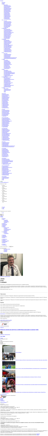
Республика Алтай (5, 154)
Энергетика (4, 235)
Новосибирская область (8, 64)
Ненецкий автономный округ (9, 32)
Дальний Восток (5, 76)
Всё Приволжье (4, 128)
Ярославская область (5, 107)
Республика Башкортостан (6, 133)
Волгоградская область (7, 22)
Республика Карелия (7, 36)
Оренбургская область (7, 42)
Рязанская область (5, 103)
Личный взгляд (6, 230)
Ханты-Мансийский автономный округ (10, 57)
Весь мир (3, 2)
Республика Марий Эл (7, 45)
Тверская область (7, 17)
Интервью (4, 242)
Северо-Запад (4, 28)
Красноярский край (7, 63)
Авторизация (2, 400)
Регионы (1, 0)
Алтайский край (5, 149)
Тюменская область (7, 56)
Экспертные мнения (7, 229)
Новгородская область (5, 123)
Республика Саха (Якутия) (8, 82)
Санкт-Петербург (7, 38)
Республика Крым (7, 26)
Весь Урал (5, 53)
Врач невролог (2, 313)
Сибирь (3, 59)
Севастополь (6, 27)
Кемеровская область (7, 62)
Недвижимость (6, 221)
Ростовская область (7, 25)
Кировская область (7, 40)
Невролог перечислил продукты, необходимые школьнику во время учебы (19, 329)
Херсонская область (7, 90)
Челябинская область (5, 143)
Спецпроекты (4, 231)
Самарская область (7, 48)
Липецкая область (7, 13)
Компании (5, 250)
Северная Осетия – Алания (8, 75)
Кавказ (3, 69)
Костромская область (7, 11)
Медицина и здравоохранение (5, 276)
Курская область (6, 12)
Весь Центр (6, 4)
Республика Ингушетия (8, 71)
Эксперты (3, 226)
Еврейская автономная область (9, 79)
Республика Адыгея (7, 24)
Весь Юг (5, 20)
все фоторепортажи (3, 394)
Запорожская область (7, 89)
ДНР (3, 179)
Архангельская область (6, 118)
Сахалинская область (7, 83)
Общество (3, 223)
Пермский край (6, 44)
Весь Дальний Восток (7, 77)
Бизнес (3, 219)
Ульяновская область (5, 139)
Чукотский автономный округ (9, 85)
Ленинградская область (8, 33)
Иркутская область (7, 61)
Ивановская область (7, 9)
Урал (3, 52)
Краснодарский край (7, 23)
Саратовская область (7, 49)
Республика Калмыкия (6, 113)
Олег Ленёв (2, 336)
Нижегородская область (8, 41)
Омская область (6, 65)
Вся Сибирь (4, 148)
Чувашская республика (7, 51)
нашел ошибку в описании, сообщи (6, 320)
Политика (3, 218)
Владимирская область (7, 8)
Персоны (5, 249)
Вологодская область (7, 31)
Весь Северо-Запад (7, 29)
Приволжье (4, 39)
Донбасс (3, 87)
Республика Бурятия (7, 86)
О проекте (2, 398)
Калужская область (7, 10)
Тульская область (7, 18)
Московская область (7, 5)
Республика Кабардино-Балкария (9, 72)
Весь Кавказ (6, 70)
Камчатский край (7, 80)
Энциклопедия (6, 227)
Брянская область (7, 7)
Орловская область (5, 102)
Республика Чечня (7, 74)
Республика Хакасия (7, 67)
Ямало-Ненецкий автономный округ (10, 58)
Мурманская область (7, 34)
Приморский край (7, 81)
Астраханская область (7, 21)
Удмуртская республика (6, 138)
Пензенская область (7, 43)
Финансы (5, 222)
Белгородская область (7, 6)
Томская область (6, 68)
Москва (3, 3)
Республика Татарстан (7, 47)
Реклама (1, 399)
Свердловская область (7, 54)
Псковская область (7, 35)
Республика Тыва (7, 66)
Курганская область (5, 144)
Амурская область (7, 78)
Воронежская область (5, 97)
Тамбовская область (7, 16)
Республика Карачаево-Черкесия (9, 73)
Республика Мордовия (7, 46)
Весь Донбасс (6, 88)
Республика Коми (7, 37)
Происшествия (4, 224)
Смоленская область (7, 15)
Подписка (5, 232)
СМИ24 (37, 434)
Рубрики (1, 216)
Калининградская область (8, 30)
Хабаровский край (7, 84)
